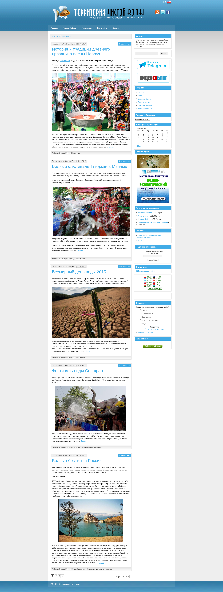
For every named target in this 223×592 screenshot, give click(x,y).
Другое (144, 324)
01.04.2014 (81, 455)
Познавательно (87, 447)
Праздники (75, 153)
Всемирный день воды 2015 (79, 272)
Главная (54, 28)
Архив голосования (145, 332)
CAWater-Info (65, 61)
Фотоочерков (147, 317)
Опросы (115, 28)
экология (108, 569)
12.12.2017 (81, 161)
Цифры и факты (144, 99)
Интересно (75, 447)
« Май (138, 146)
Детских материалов (150, 320)
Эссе (140, 96)
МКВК (140, 240)
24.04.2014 (81, 365)
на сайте (145, 271)
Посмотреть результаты (154, 329)
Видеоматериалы (145, 109)
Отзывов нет (124, 44)
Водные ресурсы (144, 102)
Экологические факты (95, 569)
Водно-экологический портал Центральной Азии (148, 236)
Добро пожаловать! (145, 213)
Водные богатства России (77, 460)
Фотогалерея (86, 28)
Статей (144, 310)
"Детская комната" (145, 105)
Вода (73, 258)
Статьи (62, 153)
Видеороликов (147, 314)
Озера (73, 569)
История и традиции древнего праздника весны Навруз (81, 51)
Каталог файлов (69, 28)
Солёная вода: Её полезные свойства (153, 222)
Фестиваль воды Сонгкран (77, 370)
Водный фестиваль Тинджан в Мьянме (89, 166)
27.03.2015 (81, 267)
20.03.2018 (81, 44)
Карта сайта (102, 28)
